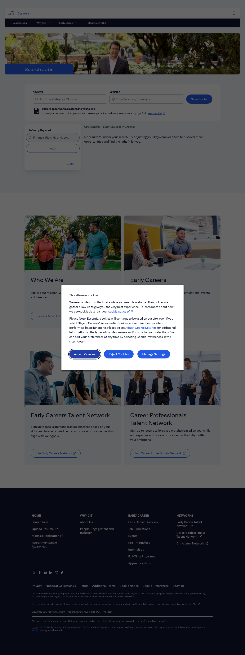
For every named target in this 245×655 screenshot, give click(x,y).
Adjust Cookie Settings (141, 327)
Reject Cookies (119, 354)
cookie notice (117, 311)
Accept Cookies (84, 354)
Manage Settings (153, 354)
